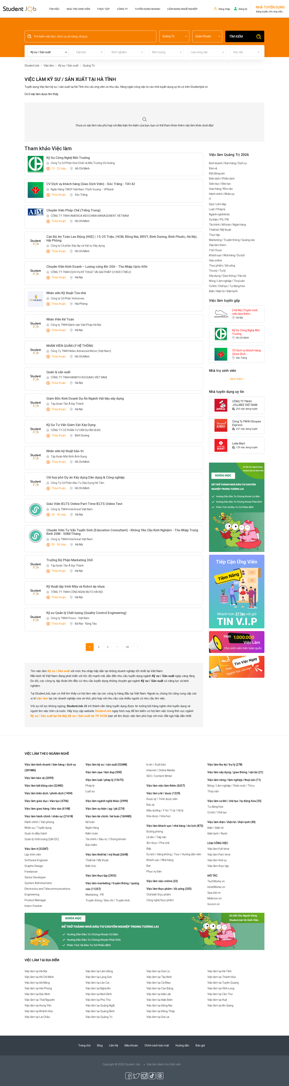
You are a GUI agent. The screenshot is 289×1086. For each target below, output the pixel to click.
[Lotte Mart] (221, 445)
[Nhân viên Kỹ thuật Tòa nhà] (35, 299)
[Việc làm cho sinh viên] (237, 641)
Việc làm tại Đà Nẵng (37, 982)
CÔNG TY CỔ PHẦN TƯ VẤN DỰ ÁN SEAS (76, 430)
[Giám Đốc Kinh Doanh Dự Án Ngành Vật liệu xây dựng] (35, 404)
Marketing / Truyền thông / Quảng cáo (232, 240)
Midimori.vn (214, 898)
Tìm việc (54, 8)
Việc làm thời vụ (217, 860)
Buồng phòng (154, 831)
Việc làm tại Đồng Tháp (160, 1011)
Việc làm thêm (217, 245)
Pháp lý (90, 785)
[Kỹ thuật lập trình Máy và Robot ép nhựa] (35, 592)
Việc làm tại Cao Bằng (159, 988)
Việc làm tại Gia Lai (157, 1016)
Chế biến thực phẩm (158, 894)
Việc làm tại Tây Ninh (159, 977)
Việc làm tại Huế (217, 999)
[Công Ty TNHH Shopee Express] (221, 425)
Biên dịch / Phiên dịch (222, 178)
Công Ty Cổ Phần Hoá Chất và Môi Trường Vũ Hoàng (83, 163)
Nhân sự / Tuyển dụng (38, 827)
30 (127, 646)
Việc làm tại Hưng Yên (38, 1005)
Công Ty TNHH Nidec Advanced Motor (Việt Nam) (81, 351)
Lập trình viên (33, 854)
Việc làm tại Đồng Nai (159, 1005)
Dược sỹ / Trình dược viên (162, 799)
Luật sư (90, 791)
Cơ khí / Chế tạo (217, 812)
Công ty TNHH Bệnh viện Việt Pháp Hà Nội (76, 324)
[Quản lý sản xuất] (35, 378)
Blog (100, 1045)
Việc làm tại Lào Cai (97, 982)
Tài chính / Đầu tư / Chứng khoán (106, 839)
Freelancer (31, 871)
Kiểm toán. (92, 833)
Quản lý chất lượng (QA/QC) (42, 839)
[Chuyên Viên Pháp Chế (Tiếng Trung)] (35, 211)
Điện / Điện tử (215, 827)
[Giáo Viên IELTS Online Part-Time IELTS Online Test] (35, 510)
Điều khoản (131, 1045)
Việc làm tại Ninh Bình (99, 994)
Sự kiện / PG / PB (219, 219)
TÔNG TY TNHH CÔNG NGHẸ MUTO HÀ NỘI (77, 591)
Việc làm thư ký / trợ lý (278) (224, 764)
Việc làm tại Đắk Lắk (158, 994)
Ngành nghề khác (219, 214)
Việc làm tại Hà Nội (36, 971)
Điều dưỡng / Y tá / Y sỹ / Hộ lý (164, 810)
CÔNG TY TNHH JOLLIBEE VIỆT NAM (244, 403)
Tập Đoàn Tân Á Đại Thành (67, 403)
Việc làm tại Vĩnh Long (220, 988)
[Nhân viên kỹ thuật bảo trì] (35, 457)
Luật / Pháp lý (217, 209)
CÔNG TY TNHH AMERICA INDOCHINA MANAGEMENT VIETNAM (90, 215)
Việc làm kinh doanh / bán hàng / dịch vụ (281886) (50, 767)
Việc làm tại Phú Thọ (98, 999)
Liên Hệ (113, 1045)
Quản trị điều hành (36, 833)
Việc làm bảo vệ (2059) (39, 778)
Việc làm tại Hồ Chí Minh (39, 977)
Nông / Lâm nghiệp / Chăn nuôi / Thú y (231, 785)
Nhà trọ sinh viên (78, 8)
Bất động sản (217, 173)
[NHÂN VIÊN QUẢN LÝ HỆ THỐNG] (35, 352)
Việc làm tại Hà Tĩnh (219, 971)
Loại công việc (217, 843)
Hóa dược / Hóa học (158, 816)
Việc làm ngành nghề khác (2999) (107, 801)
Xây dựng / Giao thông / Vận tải (227, 275)
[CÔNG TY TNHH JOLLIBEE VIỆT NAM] (221, 404)
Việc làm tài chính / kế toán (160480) (109, 816)
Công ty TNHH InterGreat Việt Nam (72, 509)
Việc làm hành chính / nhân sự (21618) (49, 816)
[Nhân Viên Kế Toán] (35, 325)
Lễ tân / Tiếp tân (156, 837)
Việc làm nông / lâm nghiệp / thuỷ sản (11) (234, 779)
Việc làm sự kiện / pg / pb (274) (105, 808)
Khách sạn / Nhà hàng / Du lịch (227, 255)
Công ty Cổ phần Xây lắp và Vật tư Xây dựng (78, 245)
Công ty (122, 8)
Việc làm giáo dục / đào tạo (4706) (47, 801)
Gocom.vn (213, 904)
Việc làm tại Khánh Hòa (39, 1011)
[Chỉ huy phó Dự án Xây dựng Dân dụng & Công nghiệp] (35, 483)
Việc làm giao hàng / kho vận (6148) (47, 808)
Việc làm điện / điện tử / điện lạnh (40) (231, 822)
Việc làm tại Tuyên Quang (223, 982)
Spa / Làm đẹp (217, 204)
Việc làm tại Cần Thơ (220, 994)
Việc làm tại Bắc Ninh (37, 994)
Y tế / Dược (215, 250)
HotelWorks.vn (216, 887)
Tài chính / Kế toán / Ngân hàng (227, 224)
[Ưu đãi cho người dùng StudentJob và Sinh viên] (237, 591)
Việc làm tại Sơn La (158, 971)
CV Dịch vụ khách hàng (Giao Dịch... (246, 352)
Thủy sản (213, 791)
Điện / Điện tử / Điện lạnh (223, 291)
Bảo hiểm (91, 844)
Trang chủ (84, 1045)
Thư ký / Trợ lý (217, 270)
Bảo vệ (213, 168)
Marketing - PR (95, 894)
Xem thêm (236, 379)
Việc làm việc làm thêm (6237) (165, 785)
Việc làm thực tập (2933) (101, 875)
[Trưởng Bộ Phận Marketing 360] (35, 566)
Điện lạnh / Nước (217, 833)
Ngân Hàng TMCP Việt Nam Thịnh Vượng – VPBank (82, 189)
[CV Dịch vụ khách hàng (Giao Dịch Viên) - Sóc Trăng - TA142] (35, 190)
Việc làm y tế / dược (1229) (163, 793)
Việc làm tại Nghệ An (98, 988)
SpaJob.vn (214, 892)
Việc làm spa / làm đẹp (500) (104, 772)
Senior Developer (35, 877)
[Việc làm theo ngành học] (237, 666)
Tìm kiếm (236, 36)
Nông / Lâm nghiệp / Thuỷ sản (227, 280)
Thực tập (103, 8)
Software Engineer (36, 860)
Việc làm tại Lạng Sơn (99, 977)
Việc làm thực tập (218, 866)
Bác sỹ (150, 804)
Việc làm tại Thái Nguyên (40, 999)
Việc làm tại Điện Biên (159, 999)
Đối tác (212, 875)
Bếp (148, 848)
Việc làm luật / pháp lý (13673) (105, 779)
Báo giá (200, 1045)
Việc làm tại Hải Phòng (38, 988)
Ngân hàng (92, 827)
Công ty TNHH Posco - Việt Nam (70, 618)
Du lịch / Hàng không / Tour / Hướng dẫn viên (173, 854)
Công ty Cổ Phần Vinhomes (67, 298)
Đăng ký (243, 9)
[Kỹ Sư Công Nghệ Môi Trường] (35, 164)
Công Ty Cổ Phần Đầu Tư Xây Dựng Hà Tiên (77, 482)
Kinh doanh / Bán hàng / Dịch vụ (228, 163)
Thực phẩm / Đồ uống (222, 265)
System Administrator (38, 883)
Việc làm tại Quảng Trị (99, 1016)
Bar (148, 865)
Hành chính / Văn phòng (39, 822)
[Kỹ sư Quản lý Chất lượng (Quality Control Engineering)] (35, 619)
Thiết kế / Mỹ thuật (220, 229)
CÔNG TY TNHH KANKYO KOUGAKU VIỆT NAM (79, 377)
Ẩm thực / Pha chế (157, 842)
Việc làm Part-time (218, 854)
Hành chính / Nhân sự (222, 193)
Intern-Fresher (33, 905)
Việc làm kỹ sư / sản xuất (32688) (106, 764)
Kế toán (90, 822)
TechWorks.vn (216, 881)
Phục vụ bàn (154, 871)
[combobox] (174, 36)
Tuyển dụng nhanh (147, 8)
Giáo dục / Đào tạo (220, 183)
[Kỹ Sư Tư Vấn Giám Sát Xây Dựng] (35, 431)
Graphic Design (34, 866)
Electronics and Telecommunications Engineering (47, 891)
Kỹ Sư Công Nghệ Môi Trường (246, 332)
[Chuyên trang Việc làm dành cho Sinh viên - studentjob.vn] (19, 9)
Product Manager (35, 900)
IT (210, 199)
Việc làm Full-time (218, 848)
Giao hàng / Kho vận (221, 188)
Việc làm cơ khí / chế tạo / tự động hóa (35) (234, 801)
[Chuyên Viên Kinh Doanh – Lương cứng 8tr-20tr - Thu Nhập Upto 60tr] (35, 273)
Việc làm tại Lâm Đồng (99, 971)
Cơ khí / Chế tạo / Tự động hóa (227, 286)
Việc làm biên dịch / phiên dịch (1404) (49, 793)
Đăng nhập (224, 9)
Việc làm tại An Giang (220, 1005)
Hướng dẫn (182, 1045)
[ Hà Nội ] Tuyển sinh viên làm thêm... (245, 312)
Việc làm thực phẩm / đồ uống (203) (169, 888)
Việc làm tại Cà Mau (158, 982)
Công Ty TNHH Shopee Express (246, 423)
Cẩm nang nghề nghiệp (182, 8)
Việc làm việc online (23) (162, 881)
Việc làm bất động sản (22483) (44, 785)
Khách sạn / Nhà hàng (159, 860)
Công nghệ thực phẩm (160, 900)
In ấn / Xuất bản (156, 764)
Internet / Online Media (160, 770)
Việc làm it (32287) (36, 848)
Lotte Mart (238, 443)
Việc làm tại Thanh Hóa (221, 977)
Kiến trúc (91, 866)
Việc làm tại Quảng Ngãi (100, 1005)
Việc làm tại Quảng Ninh (100, 1011)
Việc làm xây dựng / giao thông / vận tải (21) (235, 772)
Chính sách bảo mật (156, 1045)
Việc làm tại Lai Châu (37, 1016)
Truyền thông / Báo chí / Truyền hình (108, 900)
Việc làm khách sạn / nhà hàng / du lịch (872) (174, 825)
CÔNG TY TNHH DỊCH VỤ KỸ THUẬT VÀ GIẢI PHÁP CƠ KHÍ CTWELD (91, 272)
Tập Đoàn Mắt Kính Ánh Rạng (69, 456)
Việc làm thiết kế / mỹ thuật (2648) (107, 854)
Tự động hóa (215, 806)
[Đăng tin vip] (237, 507)
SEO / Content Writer (159, 776)
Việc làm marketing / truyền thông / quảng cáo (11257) (112, 886)
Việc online (215, 260)
